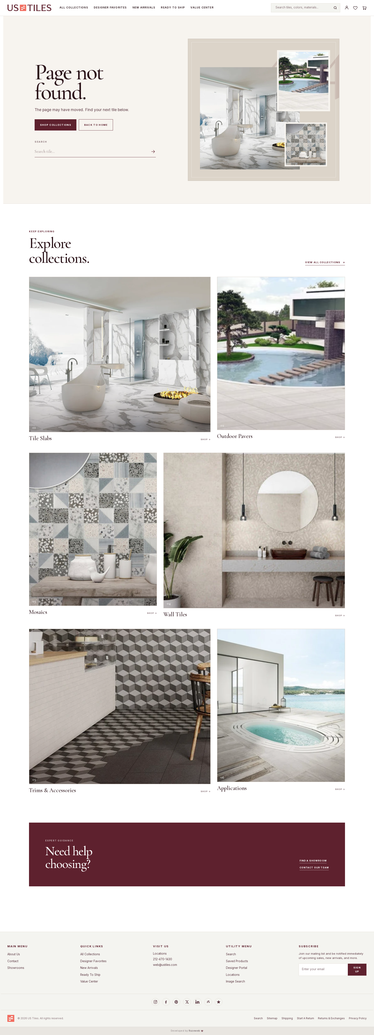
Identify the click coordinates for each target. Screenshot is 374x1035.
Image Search (235, 981)
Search (41, 141)
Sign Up (357, 969)
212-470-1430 (162, 959)
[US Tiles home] (29, 8)
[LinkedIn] (198, 1002)
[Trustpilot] (218, 1002)
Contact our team (314, 867)
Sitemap (272, 1018)
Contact (12, 961)
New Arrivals (143, 7)
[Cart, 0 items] (364, 7)
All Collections (74, 7)
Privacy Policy (358, 1018)
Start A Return (305, 1018)
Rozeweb (194, 1030)
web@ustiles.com (165, 965)
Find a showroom (313, 860)
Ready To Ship (173, 7)
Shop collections (55, 124)
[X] (187, 1002)
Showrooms (15, 968)
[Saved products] (355, 7)
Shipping (287, 1018)
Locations (160, 953)
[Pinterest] (176, 1002)
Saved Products (237, 961)
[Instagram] (155, 1002)
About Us (13, 954)
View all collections (325, 262)
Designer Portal (236, 968)
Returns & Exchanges (331, 1018)
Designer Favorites (110, 7)
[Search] (335, 8)
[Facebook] (166, 1002)
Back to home (96, 124)
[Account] (346, 7)
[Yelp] (208, 1002)
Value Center (201, 7)
